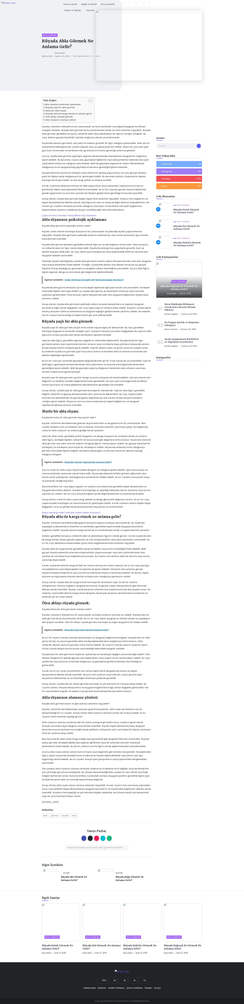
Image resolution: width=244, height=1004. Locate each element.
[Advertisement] (179, 116)
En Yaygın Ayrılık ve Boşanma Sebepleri (182, 323)
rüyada (65, 816)
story (74, 816)
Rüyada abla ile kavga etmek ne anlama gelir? (68, 113)
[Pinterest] (147, 4)
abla (45, 816)
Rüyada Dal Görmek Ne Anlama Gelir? (186, 227)
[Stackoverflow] (179, 186)
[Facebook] (133, 4)
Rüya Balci (60, 53)
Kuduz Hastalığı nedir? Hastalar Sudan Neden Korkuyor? (71, 512)
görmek (54, 816)
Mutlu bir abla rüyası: (56, 110)
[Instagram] (126, 4)
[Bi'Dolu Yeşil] (8, 3)
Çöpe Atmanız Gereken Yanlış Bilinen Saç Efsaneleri (69, 215)
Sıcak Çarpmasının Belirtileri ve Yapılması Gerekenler (182, 340)
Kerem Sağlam (171, 314)
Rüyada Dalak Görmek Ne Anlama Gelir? (186, 211)
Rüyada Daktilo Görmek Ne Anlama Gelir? (187, 244)
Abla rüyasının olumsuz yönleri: (61, 120)
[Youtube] (179, 179)
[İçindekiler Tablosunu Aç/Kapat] (89, 101)
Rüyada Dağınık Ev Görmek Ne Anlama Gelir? (179, 288)
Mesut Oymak (171, 329)
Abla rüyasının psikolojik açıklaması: (63, 104)
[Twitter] (140, 4)
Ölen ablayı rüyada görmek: (59, 116)
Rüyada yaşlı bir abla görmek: (60, 107)
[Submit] (199, 146)
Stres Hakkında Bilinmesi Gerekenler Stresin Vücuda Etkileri (180, 307)
